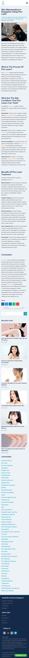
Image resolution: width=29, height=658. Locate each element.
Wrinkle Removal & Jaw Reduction (10, 588)
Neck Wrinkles (5, 529)
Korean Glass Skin (6, 517)
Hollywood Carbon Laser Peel (9, 512)
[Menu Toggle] (27, 3)
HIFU (2, 507)
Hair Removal (4, 504)
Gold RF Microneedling (7, 502)
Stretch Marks (5, 566)
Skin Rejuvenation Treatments (9, 556)
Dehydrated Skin (5, 475)
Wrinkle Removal (5, 586)
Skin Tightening (5, 558)
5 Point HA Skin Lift (6, 460)
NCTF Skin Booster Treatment (9, 527)
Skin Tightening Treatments (8, 561)
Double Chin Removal (7, 480)
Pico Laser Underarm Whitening (9, 536)
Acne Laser (4, 463)
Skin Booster (4, 544)
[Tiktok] (11, 633)
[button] (2, 304)
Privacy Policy (5, 652)
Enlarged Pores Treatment (8, 485)
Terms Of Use (12, 652)
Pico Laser (4, 534)
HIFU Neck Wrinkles (6, 509)
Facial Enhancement (6, 490)
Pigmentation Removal (7, 541)
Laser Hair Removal (6, 519)
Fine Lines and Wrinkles (7, 492)
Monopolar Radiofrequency (8, 524)
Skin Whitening (5, 563)
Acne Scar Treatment (6, 465)
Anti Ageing (4, 468)
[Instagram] (8, 633)
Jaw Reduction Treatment (8, 514)
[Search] (25, 313)
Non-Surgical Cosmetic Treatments (10, 531)
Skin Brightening (5, 546)
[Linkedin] (15, 633)
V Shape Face (5, 583)
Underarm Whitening (6, 581)
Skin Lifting (4, 551)
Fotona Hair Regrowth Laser (8, 497)
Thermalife (4, 573)
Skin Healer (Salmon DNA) (8, 549)
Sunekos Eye (4, 568)
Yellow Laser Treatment (7, 590)
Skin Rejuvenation (6, 554)
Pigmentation (4, 539)
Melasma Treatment (6, 522)
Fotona (3, 495)
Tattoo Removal (5, 571)
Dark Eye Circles (5, 473)
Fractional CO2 (5, 500)
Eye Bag (3, 487)
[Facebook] (4, 633)
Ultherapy (3, 576)
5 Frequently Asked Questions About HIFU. (12, 405)
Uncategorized (5, 578)
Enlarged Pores (5, 482)
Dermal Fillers (5, 477)
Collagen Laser (5, 470)
